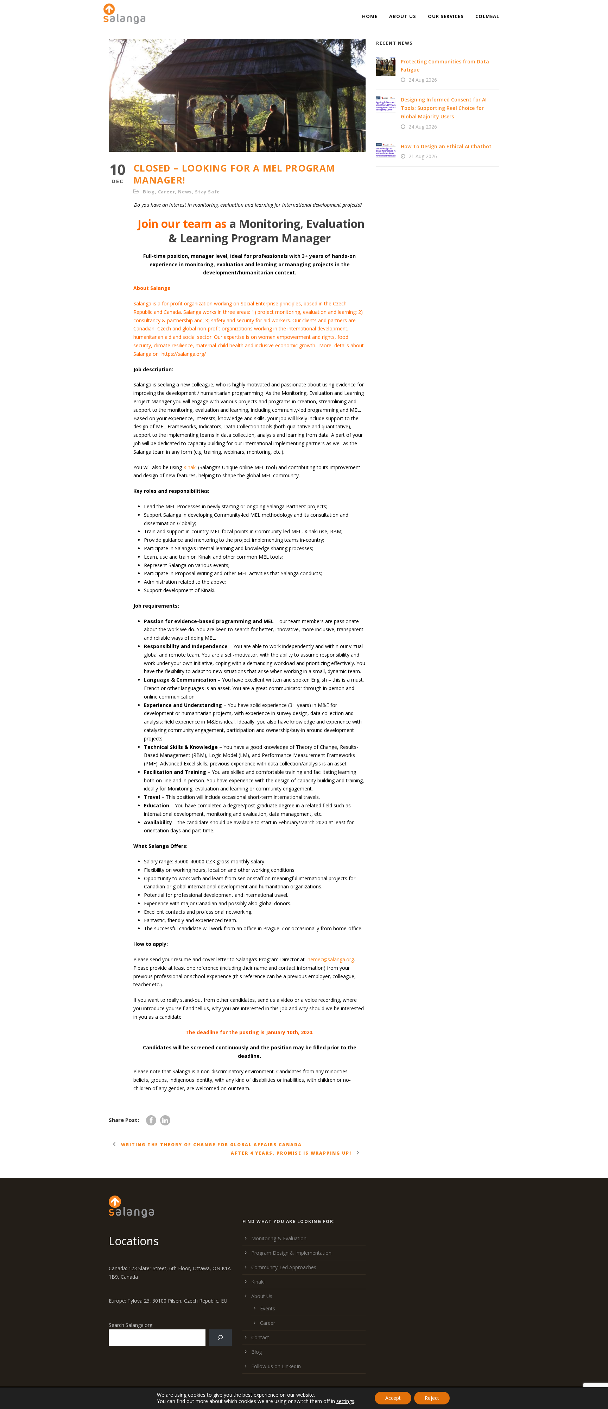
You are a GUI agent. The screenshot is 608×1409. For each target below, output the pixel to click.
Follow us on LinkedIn (276, 1366)
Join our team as (181, 223)
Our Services (446, 16)
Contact (260, 1337)
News (185, 191)
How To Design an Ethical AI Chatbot (446, 146)
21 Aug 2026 (422, 156)
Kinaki (190, 467)
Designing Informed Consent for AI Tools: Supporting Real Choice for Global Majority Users (444, 108)
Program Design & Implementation (291, 1252)
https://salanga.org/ (184, 353)
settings (345, 1401)
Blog (149, 191)
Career (166, 191)
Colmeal (487, 16)
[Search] (220, 1337)
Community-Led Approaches (283, 1267)
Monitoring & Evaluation (278, 1238)
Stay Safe (207, 191)
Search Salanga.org (130, 1325)
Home (370, 16)
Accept (393, 1398)
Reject (432, 1398)
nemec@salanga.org (331, 959)
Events (267, 1308)
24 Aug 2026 (422, 79)
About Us (402, 16)
